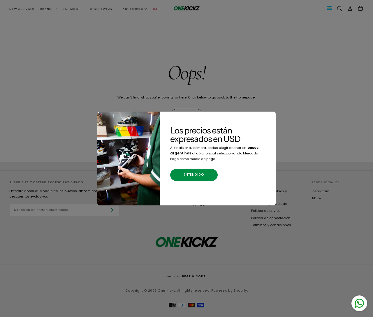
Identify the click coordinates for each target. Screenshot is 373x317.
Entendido (194, 174)
